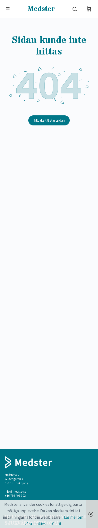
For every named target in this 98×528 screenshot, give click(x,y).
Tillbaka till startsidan (49, 120)
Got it (57, 523)
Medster (41, 9)
